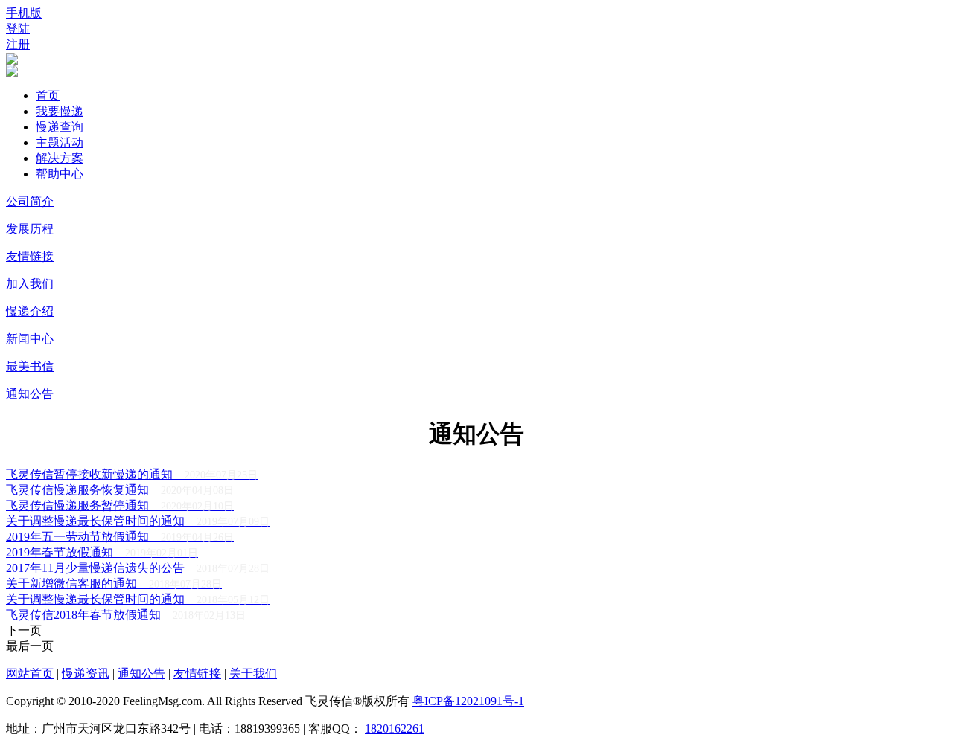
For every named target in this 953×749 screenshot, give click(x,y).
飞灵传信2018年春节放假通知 (126, 614)
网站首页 (30, 673)
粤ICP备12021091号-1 (468, 701)
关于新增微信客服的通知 (114, 583)
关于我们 (253, 673)
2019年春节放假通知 (102, 552)
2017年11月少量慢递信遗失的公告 (138, 568)
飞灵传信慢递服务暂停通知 (120, 505)
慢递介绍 (30, 311)
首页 (48, 95)
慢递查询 (59, 126)
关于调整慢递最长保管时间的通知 (138, 521)
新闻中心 (30, 338)
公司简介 (30, 201)
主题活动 (59, 142)
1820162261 (394, 728)
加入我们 (30, 283)
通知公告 (30, 394)
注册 (18, 44)
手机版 (24, 13)
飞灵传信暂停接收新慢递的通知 (132, 474)
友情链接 (30, 256)
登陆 (18, 28)
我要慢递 (59, 111)
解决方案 (59, 158)
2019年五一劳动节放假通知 (120, 536)
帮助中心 (59, 173)
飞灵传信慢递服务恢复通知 (120, 489)
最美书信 (30, 366)
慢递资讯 (85, 673)
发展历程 (30, 228)
